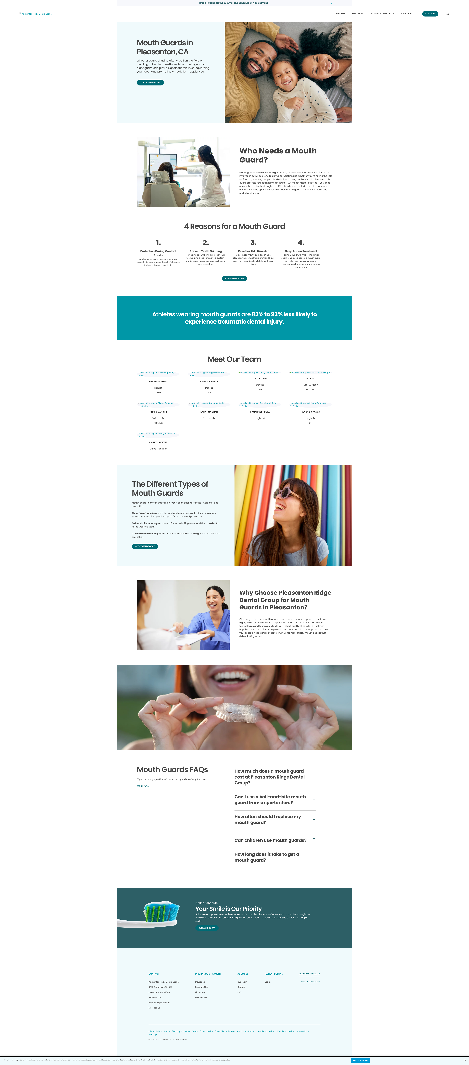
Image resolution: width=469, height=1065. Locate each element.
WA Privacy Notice (285, 1031)
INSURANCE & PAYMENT (208, 973)
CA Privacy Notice (245, 1031)
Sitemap (153, 1034)
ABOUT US (405, 13)
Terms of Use (198, 1031)
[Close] (465, 1060)
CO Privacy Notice (265, 1031)
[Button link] (447, 14)
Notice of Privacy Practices (177, 1031)
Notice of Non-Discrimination (221, 1031)
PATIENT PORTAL (273, 973)
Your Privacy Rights (360, 1060)
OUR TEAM (340, 13)
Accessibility (303, 1031)
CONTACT (154, 973)
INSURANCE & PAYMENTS (380, 13)
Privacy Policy (155, 1031)
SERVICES (356, 13)
